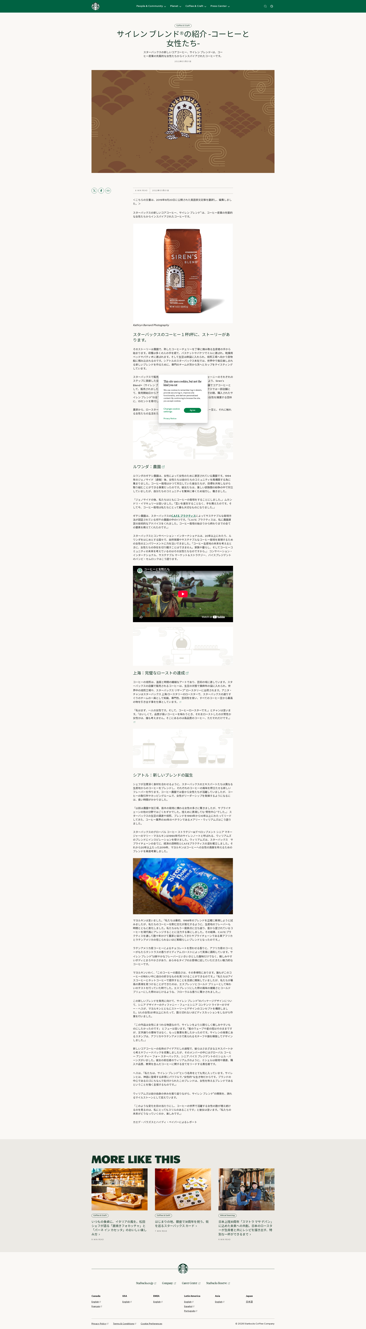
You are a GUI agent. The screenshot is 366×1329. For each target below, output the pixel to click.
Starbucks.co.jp (144, 1283)
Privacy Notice (170, 419)
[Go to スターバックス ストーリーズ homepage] (96, 6)
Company (167, 1283)
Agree (192, 410)
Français (96, 1306)
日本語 (249, 1302)
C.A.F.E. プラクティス (183, 516)
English (95, 1302)
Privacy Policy (99, 1324)
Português (189, 1311)
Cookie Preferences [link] (151, 1324)
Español (188, 1306)
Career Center (189, 1283)
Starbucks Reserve (216, 1283)
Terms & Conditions (123, 1324)
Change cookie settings (172, 410)
